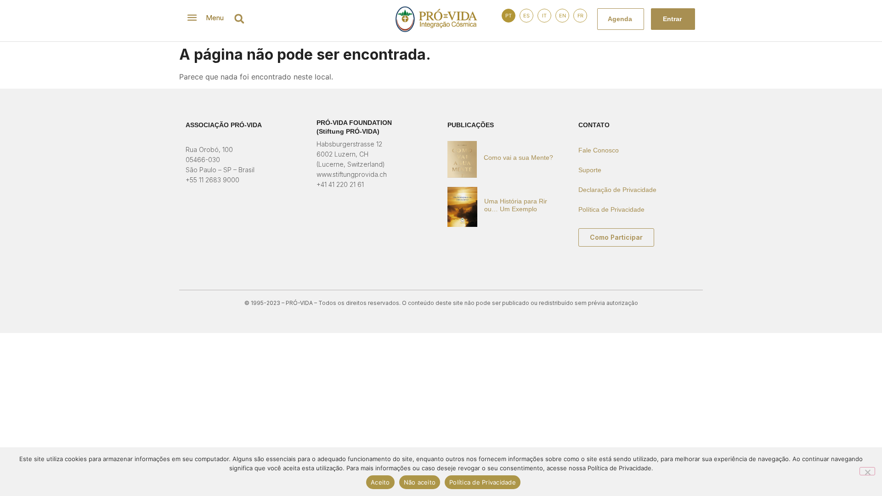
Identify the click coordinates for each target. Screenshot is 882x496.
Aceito (380, 482)
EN (562, 15)
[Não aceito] (867, 471)
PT (508, 15)
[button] (239, 18)
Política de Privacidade (611, 209)
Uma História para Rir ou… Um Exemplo (515, 205)
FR (580, 15)
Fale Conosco (598, 150)
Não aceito (420, 482)
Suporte (589, 170)
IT (544, 15)
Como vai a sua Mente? (518, 157)
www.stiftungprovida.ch (352, 174)
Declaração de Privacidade (617, 189)
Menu (215, 17)
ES (526, 15)
